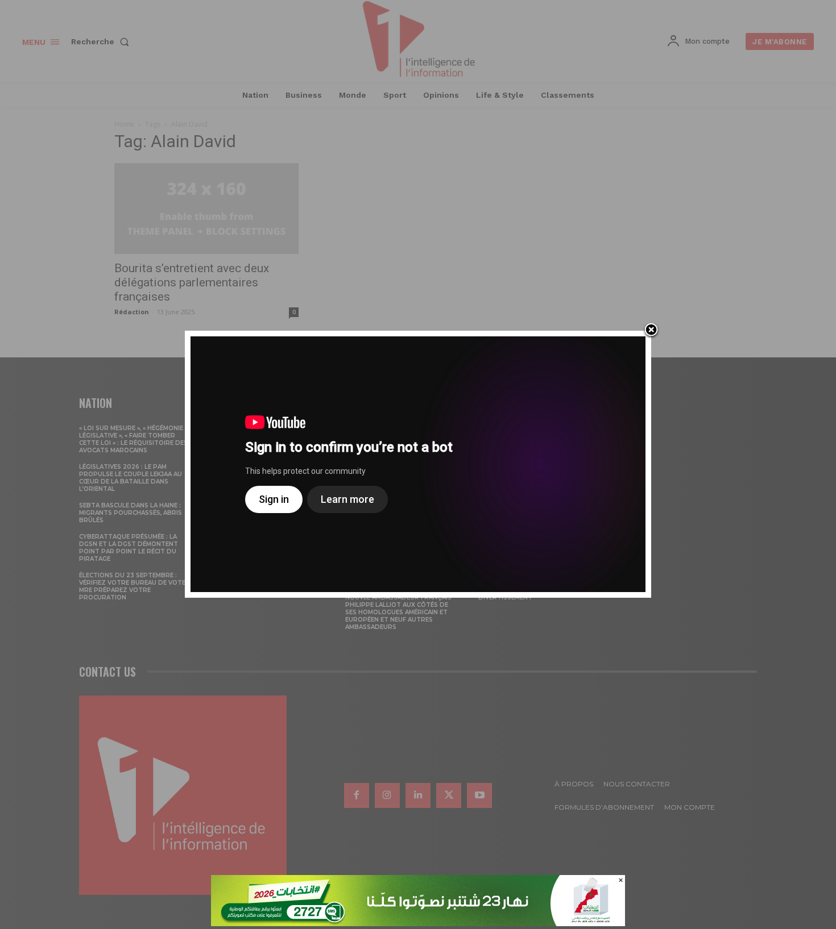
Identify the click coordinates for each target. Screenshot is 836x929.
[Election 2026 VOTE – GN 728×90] (418, 923)
